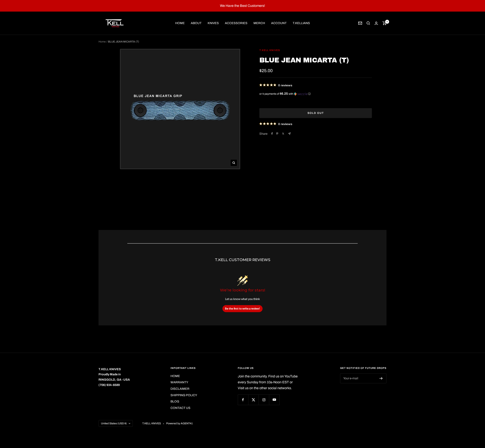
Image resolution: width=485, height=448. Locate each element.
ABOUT (196, 23)
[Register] (381, 378)
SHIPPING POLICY (184, 395)
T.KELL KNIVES (269, 50)
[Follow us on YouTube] (274, 399)
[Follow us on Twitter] (253, 399)
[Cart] (384, 23)
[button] (315, 94)
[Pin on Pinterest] (277, 133)
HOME (180, 23)
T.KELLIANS (301, 23)
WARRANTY (179, 382)
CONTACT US (180, 407)
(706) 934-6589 (109, 385)
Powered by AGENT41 (179, 423)
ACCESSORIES (236, 23)
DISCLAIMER (180, 388)
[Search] (368, 23)
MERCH (259, 23)
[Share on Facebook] (272, 133)
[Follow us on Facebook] (243, 399)
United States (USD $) (114, 423)
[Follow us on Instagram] (264, 399)
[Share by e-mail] (289, 133)
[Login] (376, 23)
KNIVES (213, 23)
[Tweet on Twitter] (283, 133)
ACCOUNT (279, 23)
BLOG (175, 401)
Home (102, 41)
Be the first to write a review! (242, 308)
